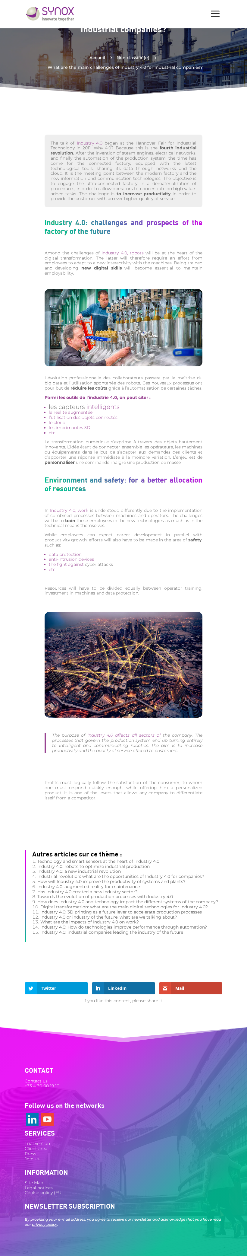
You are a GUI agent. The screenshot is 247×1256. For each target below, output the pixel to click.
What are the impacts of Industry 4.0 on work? (89, 922)
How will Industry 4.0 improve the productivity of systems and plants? (111, 881)
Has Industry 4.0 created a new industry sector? (87, 891)
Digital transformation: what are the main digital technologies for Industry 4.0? (124, 907)
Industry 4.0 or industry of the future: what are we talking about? (108, 917)
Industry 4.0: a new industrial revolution (79, 871)
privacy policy (44, 1224)
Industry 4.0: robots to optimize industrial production (93, 866)
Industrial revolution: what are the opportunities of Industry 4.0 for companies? (120, 876)
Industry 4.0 (89, 143)
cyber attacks (99, 564)
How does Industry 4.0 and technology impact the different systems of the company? (127, 901)
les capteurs (67, 406)
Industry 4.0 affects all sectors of (124, 735)
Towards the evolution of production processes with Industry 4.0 (105, 896)
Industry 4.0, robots (122, 253)
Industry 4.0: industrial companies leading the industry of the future (111, 932)
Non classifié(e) (133, 58)
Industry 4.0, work (69, 510)
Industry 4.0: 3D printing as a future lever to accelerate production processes (121, 912)
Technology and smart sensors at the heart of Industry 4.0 (98, 861)
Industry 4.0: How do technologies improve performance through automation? (123, 927)
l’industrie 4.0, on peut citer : (118, 397)
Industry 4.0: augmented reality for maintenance (88, 886)
